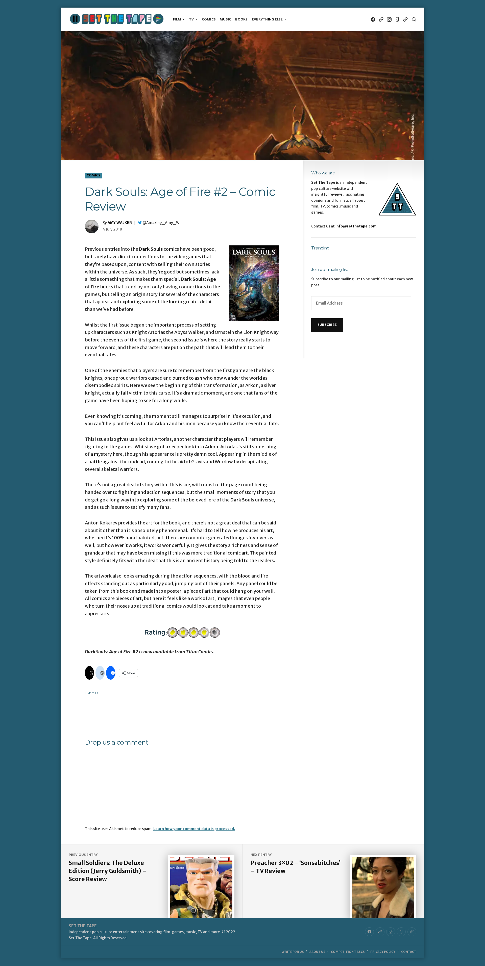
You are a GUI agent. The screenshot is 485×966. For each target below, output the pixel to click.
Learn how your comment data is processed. (194, 828)
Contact (408, 952)
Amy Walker (120, 223)
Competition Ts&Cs (348, 952)
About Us (317, 952)
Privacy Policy (382, 952)
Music (225, 19)
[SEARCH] (413, 19)
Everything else (267, 19)
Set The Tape (83, 925)
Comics (209, 19)
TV (191, 19)
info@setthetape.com (356, 226)
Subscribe (327, 325)
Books (241, 19)
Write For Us (293, 952)
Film (177, 19)
